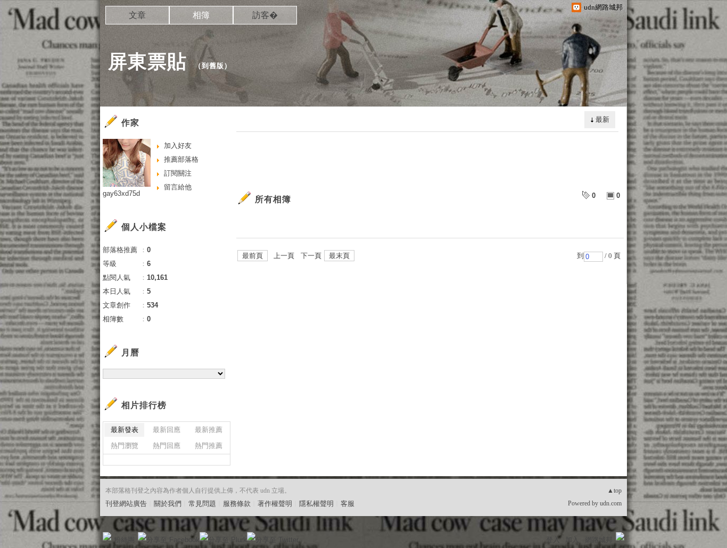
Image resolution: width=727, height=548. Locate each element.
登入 (553, 540)
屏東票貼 (147, 61)
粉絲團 (124, 540)
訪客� (265, 15)
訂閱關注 (178, 173)
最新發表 (124, 430)
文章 (137, 15)
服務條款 (237, 504)
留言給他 (178, 187)
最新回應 (166, 430)
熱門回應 (166, 446)
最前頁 (252, 256)
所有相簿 (273, 199)
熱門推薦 (208, 446)
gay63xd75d (121, 193)
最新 (602, 119)
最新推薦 (208, 430)
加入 (572, 540)
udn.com (611, 503)
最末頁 (339, 256)
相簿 (201, 15)
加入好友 (178, 146)
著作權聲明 (275, 504)
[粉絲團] (107, 536)
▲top (614, 490)
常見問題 (202, 504)
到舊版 (213, 66)
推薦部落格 (181, 159)
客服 (347, 504)
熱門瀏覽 (124, 446)
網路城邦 (599, 540)
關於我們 (167, 504)
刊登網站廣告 (126, 504)
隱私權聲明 (316, 504)
